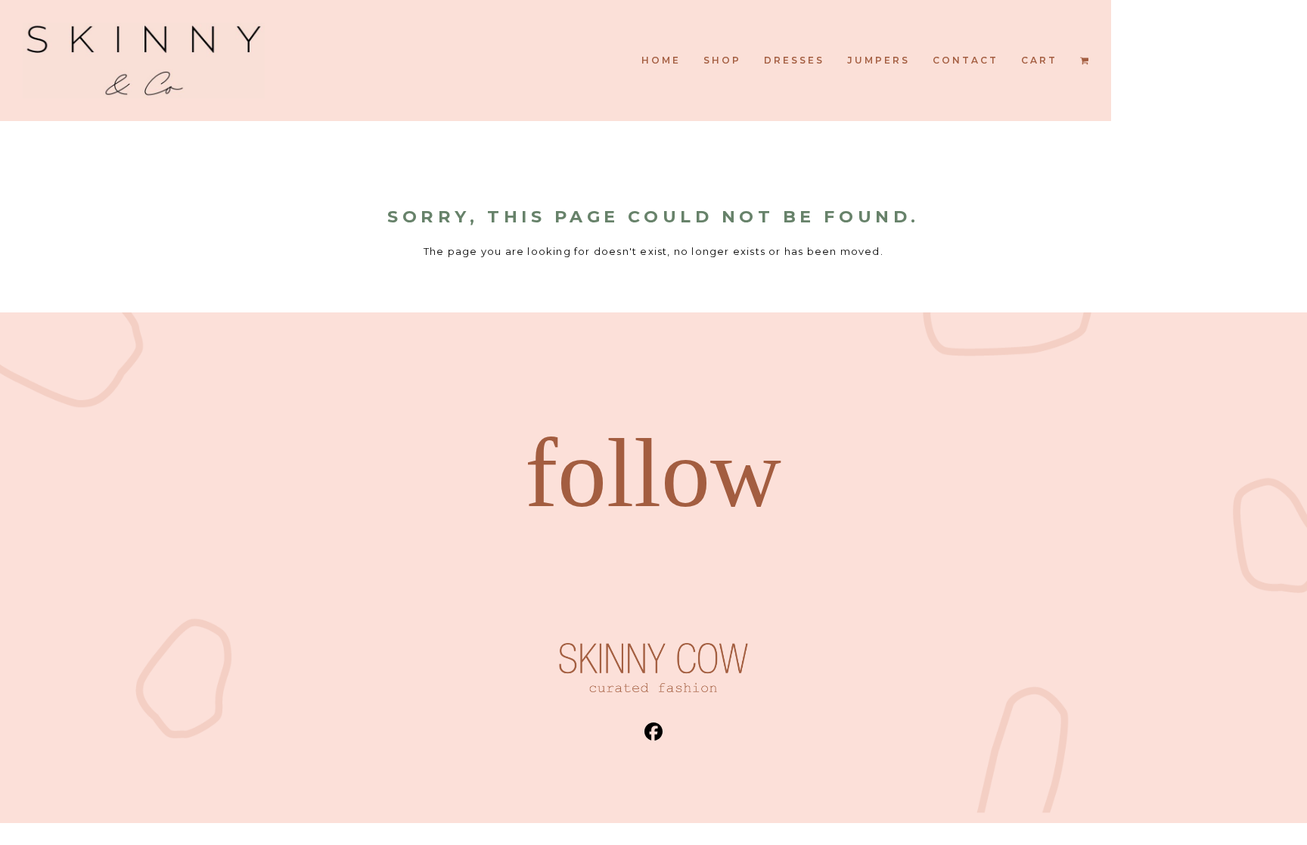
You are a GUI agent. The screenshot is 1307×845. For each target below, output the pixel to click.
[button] (1084, 60)
